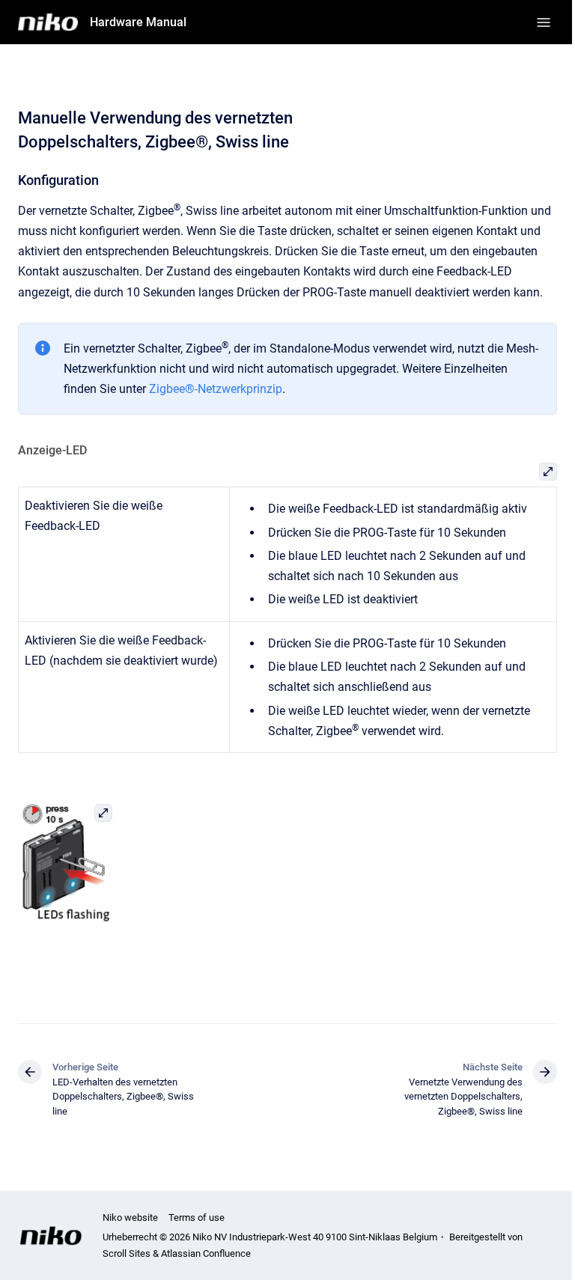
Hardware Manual (138, 22)
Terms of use (196, 1217)
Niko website (130, 1217)
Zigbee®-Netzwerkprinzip (215, 389)
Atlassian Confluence (206, 1253)
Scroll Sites (126, 1253)
